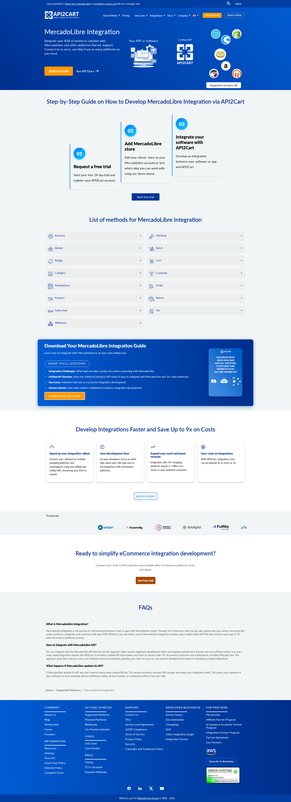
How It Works (110, 15)
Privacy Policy (133, 739)
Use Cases (140, 15)
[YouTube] (161, 789)
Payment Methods (96, 772)
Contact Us (132, 714)
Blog (47, 719)
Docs (170, 15)
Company (183, 15)
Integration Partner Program (222, 732)
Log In (238, 3)
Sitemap (49, 753)
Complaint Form (53, 772)
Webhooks (91, 724)
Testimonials (51, 724)
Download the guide (64, 396)
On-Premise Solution (97, 729)
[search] (228, 5)
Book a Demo (234, 15)
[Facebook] (129, 789)
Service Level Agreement (139, 724)
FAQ (128, 719)
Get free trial (145, 580)
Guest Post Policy (55, 762)
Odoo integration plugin (180, 734)
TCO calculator (94, 767)
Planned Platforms (96, 719)
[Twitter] (151, 789)
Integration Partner (177, 739)
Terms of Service (135, 734)
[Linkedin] (140, 789)
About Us (50, 714)
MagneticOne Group (148, 798)
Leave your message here (78, 3)
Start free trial (212, 15)
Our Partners (214, 742)
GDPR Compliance (136, 729)
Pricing (126, 15)
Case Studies (92, 748)
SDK (168, 729)
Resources (50, 748)
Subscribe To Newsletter (221, 761)
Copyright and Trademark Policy (144, 748)
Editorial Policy (53, 767)
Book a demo (145, 496)
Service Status (174, 714)
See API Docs (85, 71)
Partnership (213, 714)
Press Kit (49, 758)
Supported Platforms (97, 714)
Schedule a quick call (105, 3)
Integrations (156, 15)
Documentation (175, 719)
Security (130, 744)
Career (48, 729)
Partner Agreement (217, 737)
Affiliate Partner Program (221, 719)
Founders (49, 734)
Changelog (172, 724)
